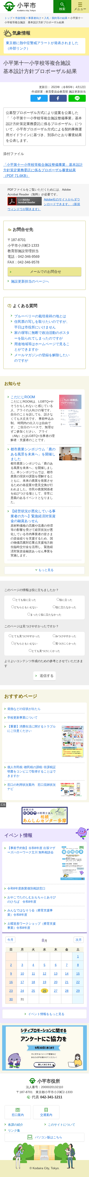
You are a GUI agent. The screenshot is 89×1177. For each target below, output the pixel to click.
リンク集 (14, 1130)
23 (11, 990)
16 (11, 982)
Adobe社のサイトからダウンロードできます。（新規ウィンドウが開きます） (44, 204)
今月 (10, 939)
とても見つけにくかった (46, 651)
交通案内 (46, 1115)
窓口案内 (18, 1115)
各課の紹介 (15, 1124)
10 (22, 973)
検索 (62, 9)
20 (55, 982)
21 (66, 982)
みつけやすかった (66, 636)
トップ (8, 18)
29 (78, 990)
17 (22, 982)
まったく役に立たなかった (45, 614)
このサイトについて (61, 1124)
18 (33, 982)
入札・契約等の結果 (55, 18)
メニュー (80, 9)
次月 (79, 939)
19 (44, 982)
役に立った (65, 599)
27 (55, 990)
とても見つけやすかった (25, 636)
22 (78, 982)
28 (66, 990)
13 (55, 973)
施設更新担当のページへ (30, 281)
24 (22, 990)
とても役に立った (25, 599)
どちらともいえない (25, 607)
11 (33, 973)
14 (66, 973)
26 (44, 990)
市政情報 (20, 18)
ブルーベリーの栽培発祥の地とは (40, 316)
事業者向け (34, 18)
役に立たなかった (66, 607)
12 (44, 973)
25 (33, 990)
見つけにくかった (66, 643)
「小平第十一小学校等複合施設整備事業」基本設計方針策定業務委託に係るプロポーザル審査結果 (43, 170)
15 (78, 973)
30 (11, 999)
